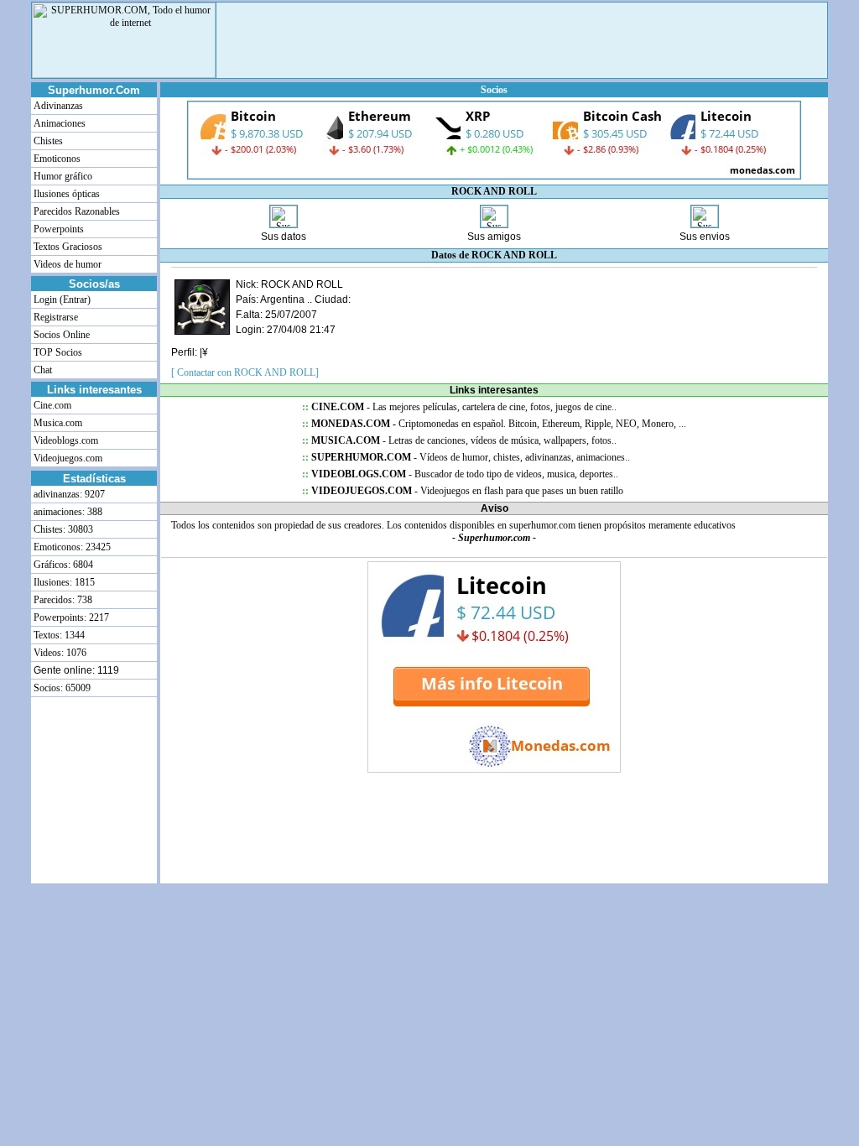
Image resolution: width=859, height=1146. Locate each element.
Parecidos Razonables (75, 211)
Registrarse (54, 317)
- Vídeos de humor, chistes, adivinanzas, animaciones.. (466, 457)
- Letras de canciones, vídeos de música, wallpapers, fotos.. (459, 440)
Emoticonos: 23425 (71, 547)
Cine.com (51, 405)
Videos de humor (66, 264)
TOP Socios (56, 352)
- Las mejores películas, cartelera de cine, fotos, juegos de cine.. (459, 407)
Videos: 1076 (58, 653)
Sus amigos (494, 236)
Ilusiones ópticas (65, 194)
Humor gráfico (61, 176)
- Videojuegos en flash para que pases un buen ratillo (462, 491)
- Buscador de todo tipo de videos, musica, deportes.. (460, 474)
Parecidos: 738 (61, 600)
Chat (41, 370)
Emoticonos (56, 158)
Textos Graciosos (66, 247)
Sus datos (283, 236)
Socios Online (60, 335)
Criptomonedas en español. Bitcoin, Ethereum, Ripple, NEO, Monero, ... (494, 424)
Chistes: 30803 (62, 529)
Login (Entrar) (61, 299)
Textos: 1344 (58, 635)
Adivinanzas (57, 106)
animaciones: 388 (66, 512)
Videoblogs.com (64, 440)
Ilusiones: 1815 (63, 582)
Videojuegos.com (66, 458)
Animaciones (58, 123)
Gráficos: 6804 (62, 564)
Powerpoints (57, 229)
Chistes (47, 141)
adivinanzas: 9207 (68, 494)
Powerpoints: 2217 (70, 617)
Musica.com (56, 423)
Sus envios (704, 236)
